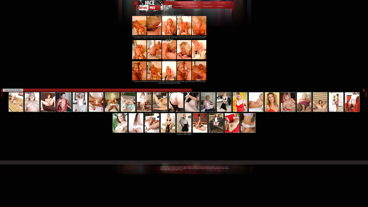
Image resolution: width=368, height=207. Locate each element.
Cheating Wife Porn (208, 6)
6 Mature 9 (220, 6)
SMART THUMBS (187, 134)
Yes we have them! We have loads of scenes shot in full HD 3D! (169, 15)
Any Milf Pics (178, 2)
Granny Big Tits (207, 2)
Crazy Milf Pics (221, 2)
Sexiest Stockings (179, 6)
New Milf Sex (192, 2)
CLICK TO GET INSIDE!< (169, 60)
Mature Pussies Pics (193, 6)
